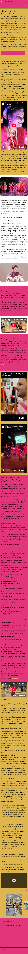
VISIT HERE (15, 678)
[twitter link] (13, 925)
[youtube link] (19, 925)
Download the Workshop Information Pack (12, 53)
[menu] (26, 5)
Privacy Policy (5, 949)
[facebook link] (16, 925)
